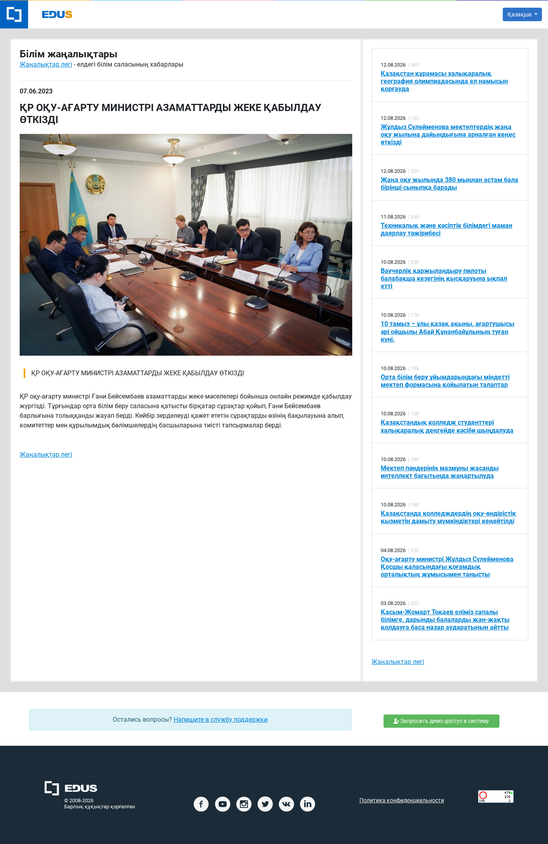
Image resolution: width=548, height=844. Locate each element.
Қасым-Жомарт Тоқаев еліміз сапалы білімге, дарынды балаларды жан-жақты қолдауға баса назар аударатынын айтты (445, 619)
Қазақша (520, 14)
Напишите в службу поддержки (221, 719)
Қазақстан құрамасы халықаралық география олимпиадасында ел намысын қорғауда (444, 81)
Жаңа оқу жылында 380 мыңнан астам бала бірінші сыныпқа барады (449, 183)
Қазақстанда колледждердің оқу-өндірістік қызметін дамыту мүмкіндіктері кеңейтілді (448, 517)
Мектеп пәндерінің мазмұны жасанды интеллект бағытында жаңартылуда (440, 472)
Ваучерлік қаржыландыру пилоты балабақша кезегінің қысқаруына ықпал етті (444, 278)
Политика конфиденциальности (401, 800)
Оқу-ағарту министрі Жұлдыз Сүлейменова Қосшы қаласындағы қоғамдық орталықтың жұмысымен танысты (447, 566)
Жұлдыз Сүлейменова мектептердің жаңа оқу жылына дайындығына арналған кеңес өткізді (448, 134)
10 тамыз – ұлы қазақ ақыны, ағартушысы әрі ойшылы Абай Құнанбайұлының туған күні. (447, 331)
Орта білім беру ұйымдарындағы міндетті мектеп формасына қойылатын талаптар (445, 381)
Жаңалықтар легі (46, 64)
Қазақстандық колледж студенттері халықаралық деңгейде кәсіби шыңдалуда (447, 426)
